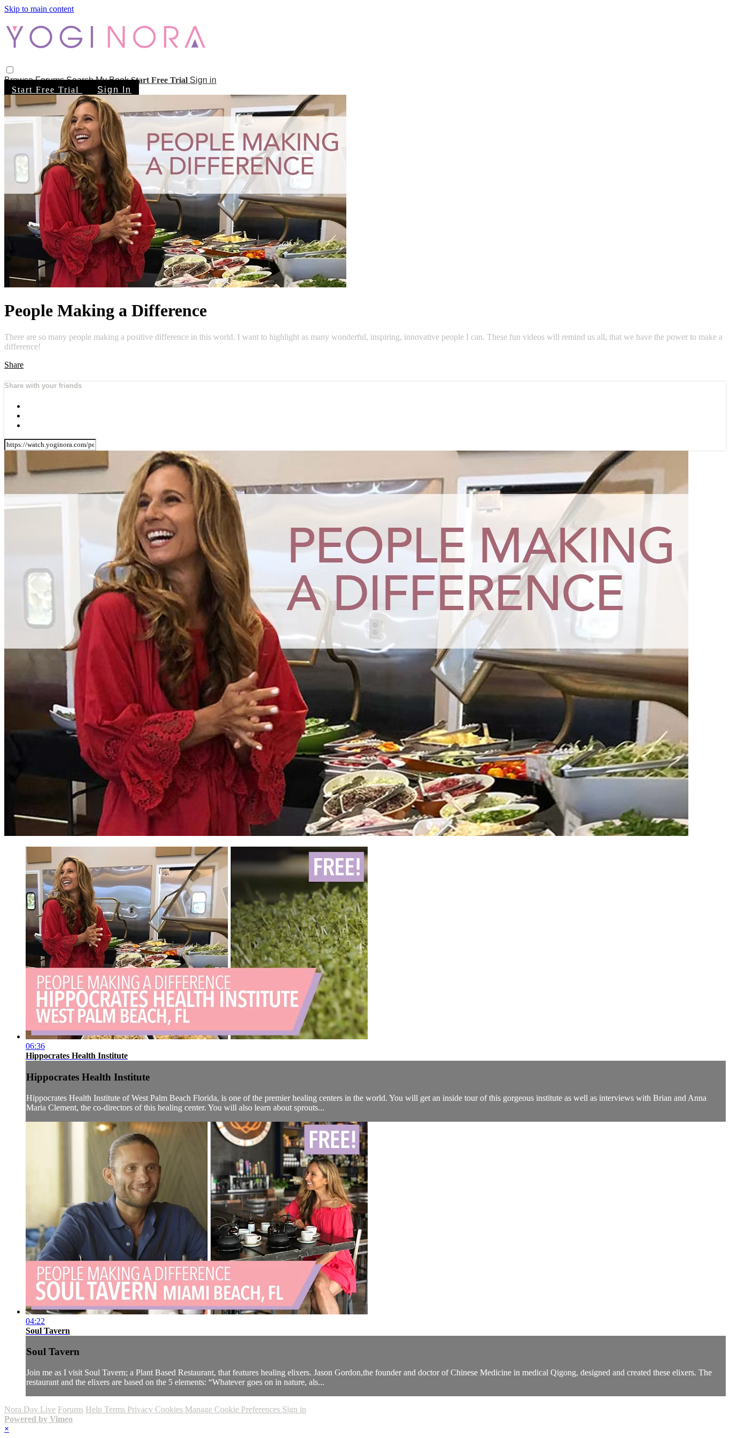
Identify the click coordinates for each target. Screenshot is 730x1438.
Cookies (170, 1409)
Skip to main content (39, 8)
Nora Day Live (30, 1409)
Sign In (114, 89)
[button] (9, 69)
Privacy (141, 1409)
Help (95, 1409)
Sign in (203, 80)
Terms (115, 1409)
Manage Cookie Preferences (233, 1409)
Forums (70, 1409)
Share (14, 364)
